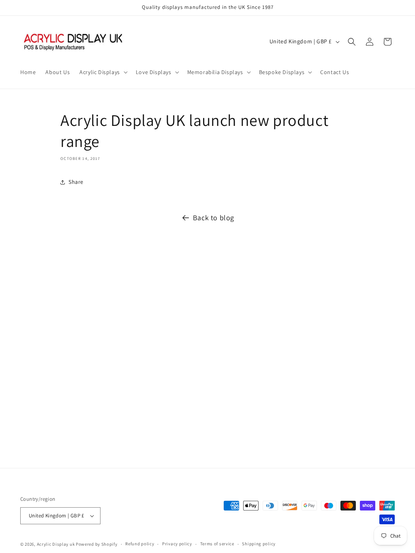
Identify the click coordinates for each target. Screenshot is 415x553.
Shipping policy (259, 544)
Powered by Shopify (97, 544)
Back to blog (213, 217)
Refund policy (139, 544)
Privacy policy (177, 544)
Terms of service (217, 544)
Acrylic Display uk (56, 544)
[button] (103, 72)
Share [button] (75, 181)
